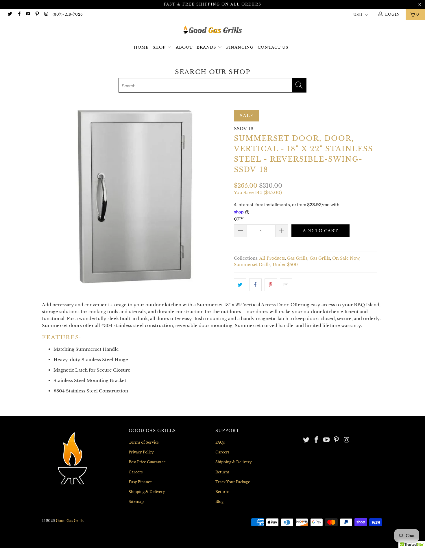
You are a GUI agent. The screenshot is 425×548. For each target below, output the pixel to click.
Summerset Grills (252, 264)
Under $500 (285, 264)
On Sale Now (345, 258)
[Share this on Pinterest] (271, 284)
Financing (240, 47)
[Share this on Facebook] (255, 284)
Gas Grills (297, 258)
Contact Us (273, 47)
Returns (222, 472)
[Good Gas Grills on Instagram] (45, 14)
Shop (159, 47)
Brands (207, 47)
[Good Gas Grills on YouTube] (27, 14)
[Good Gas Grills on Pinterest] (36, 14)
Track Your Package (232, 482)
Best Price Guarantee (147, 462)
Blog (219, 501)
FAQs (220, 442)
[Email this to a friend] (286, 284)
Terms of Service (144, 442)
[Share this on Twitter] (240, 284)
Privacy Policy (141, 452)
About (184, 47)
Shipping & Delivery (147, 492)
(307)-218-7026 (68, 14)
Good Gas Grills (69, 521)
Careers (136, 472)
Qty (238, 219)
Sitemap (136, 501)
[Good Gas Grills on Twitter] (9, 14)
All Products (272, 258)
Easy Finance (140, 482)
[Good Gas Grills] (212, 29)
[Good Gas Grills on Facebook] (18, 14)
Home (141, 47)
